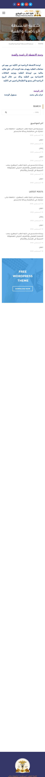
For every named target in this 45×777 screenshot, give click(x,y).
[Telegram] (22, 4)
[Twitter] (30, 4)
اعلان (41, 140)
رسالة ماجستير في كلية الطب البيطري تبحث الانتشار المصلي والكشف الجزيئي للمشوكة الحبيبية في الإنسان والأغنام (24, 168)
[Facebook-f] (14, 4)
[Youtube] (18, 4)
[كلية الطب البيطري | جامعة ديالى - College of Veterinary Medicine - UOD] (28, 13)
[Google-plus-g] (26, 4)
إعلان (41, 148)
